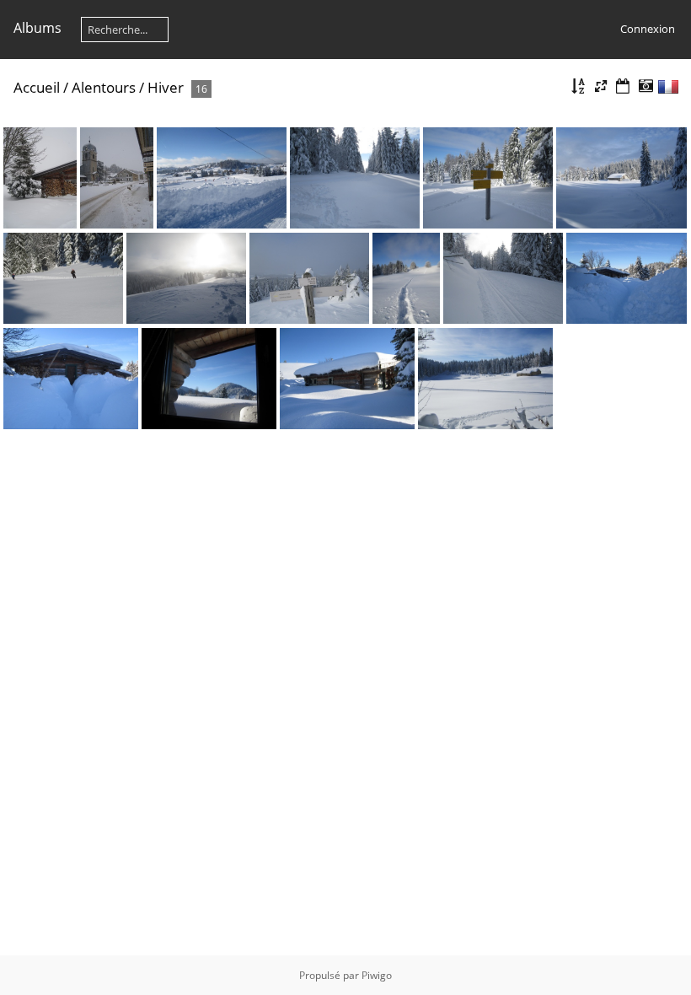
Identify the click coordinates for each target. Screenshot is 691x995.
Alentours (104, 87)
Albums (37, 28)
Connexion (647, 28)
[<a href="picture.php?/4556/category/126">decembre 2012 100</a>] (627, 278)
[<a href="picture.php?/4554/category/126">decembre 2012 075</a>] (406, 278)
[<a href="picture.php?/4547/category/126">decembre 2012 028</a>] (221, 178)
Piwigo (377, 975)
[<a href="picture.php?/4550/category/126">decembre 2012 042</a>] (621, 178)
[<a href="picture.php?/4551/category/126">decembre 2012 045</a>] (63, 278)
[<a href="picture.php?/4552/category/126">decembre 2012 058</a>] (186, 278)
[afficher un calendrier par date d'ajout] (623, 86)
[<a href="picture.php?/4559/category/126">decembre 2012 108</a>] (347, 378)
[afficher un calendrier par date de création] (645, 86)
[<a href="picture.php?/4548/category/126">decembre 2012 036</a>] (354, 178)
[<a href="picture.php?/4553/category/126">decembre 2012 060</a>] (309, 278)
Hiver (165, 87)
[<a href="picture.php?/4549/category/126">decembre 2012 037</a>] (487, 178)
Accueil (36, 87)
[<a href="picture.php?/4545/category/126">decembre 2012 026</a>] (40, 178)
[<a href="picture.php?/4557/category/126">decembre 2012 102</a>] (70, 378)
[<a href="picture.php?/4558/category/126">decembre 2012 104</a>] (209, 378)
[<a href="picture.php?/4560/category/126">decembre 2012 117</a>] (485, 378)
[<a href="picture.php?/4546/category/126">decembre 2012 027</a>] (117, 178)
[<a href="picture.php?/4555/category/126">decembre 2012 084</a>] (503, 278)
